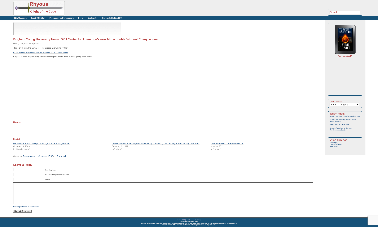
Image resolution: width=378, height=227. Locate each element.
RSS (51, 156)
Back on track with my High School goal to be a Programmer (41, 143)
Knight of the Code (43, 11)
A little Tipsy (334, 142)
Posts (80, 18)
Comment (43, 156)
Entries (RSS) (181, 220)
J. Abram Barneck (336, 144)
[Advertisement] (97, 8)
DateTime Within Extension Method (227, 143)
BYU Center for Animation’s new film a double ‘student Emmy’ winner (40, 52)
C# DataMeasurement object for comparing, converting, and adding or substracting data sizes (155, 143)
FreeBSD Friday (38, 18)
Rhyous (39, 4)
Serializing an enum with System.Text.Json (345, 116)
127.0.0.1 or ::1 (20, 18)
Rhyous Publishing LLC (112, 18)
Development (29, 156)
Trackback (61, 156)
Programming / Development (61, 18)
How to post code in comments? (26, 207)
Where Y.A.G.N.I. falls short (339, 125)
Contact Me (92, 18)
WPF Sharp (334, 146)
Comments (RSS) (195, 220)
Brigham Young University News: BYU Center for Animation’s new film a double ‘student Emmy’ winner (86, 39)
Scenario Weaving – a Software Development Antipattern (341, 129)
